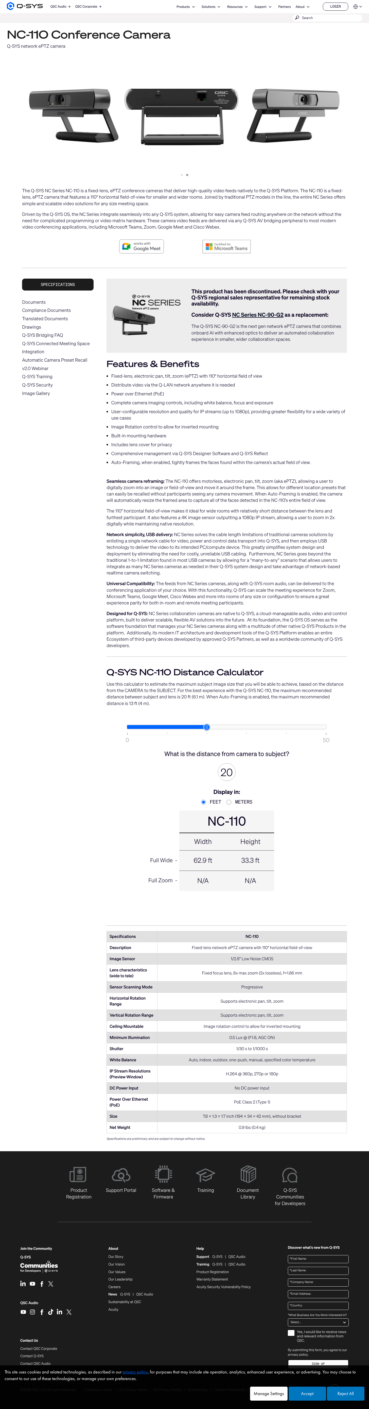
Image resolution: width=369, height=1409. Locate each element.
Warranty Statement (212, 1279)
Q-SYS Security (37, 385)
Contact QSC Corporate (38, 1348)
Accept (307, 1394)
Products (183, 7)
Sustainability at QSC (124, 1302)
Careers (114, 1287)
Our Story (115, 1256)
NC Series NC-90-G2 (258, 314)
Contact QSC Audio (35, 1363)
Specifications (58, 284)
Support (261, 7)
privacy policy (298, 1354)
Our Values (116, 1272)
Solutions (208, 7)
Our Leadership (120, 1279)
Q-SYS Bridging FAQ (42, 335)
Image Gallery (36, 393)
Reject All (346, 1394)
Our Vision (116, 1264)
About (300, 7)
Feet (214, 802)
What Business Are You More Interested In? (317, 1315)
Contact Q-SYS (32, 1356)
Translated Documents (45, 319)
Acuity (113, 1309)
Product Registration (212, 1272)
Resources (235, 7)
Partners (284, 7)
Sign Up (318, 1364)
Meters (242, 802)
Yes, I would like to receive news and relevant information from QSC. (321, 1336)
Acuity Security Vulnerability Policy (223, 1287)
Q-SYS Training (37, 377)
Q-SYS (25, 1257)
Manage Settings (269, 1394)
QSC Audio (29, 1304)
